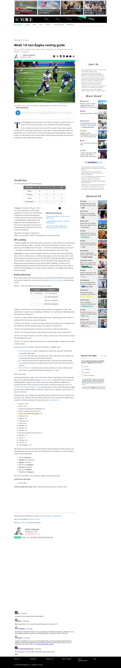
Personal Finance (87, 260)
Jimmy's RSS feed (22, 522)
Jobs (83, 140)
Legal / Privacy (67, 659)
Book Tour (85, 211)
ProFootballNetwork (26, 351)
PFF (20, 360)
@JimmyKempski (45, 516)
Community (85, 290)
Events (80, 18)
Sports (91, 19)
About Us (17, 659)
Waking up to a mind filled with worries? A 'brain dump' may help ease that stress (93, 185)
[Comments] (67, 56)
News (46, 19)
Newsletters (70, 24)
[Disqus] (44, 586)
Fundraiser (85, 250)
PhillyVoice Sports (34, 519)
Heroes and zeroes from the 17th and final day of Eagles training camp (93, 70)
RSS (95, 659)
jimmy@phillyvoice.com (32, 534)
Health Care (85, 319)
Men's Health (85, 121)
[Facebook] (54, 56)
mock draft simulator (56, 280)
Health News (85, 300)
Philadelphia (33, 537)
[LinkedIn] (60, 56)
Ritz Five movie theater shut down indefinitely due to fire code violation (91, 83)
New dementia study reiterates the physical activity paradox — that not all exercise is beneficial (92, 173)
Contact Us (49, 659)
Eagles (28, 24)
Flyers (34, 24)
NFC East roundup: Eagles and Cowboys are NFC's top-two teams (56, 227)
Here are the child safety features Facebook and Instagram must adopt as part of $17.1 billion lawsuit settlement (92, 74)
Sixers (41, 24)
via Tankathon (54, 400)
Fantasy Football (58, 24)
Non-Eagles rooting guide (45, 537)
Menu (17, 19)
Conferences (85, 280)
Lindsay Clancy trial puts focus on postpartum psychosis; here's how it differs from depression (93, 181)
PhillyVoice (26, 19)
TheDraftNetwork (25, 368)
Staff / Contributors (82, 660)
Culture (69, 18)
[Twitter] (57, 56)
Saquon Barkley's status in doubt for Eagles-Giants (57, 222)
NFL (23, 61)
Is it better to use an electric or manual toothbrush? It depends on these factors (92, 188)
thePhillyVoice (57, 516)
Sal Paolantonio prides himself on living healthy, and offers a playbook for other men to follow (93, 168)
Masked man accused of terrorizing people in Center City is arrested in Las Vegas (93, 86)
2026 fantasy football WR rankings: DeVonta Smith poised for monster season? (93, 90)
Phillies (48, 24)
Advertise (33, 659)
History (84, 131)
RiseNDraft (23, 356)
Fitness (84, 201)
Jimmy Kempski (29, 55)
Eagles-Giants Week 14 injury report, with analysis (58, 217)
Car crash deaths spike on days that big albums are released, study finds (93, 177)
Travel (84, 231)
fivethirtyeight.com (47, 380)
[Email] (70, 56)
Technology (85, 101)
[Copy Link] (73, 56)
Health (57, 18)
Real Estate (85, 221)
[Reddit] (63, 56)
